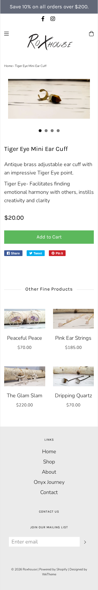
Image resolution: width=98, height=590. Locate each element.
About (49, 471)
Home (8, 66)
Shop (49, 461)
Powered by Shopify (53, 569)
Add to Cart (49, 237)
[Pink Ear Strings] (73, 319)
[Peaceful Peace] (24, 319)
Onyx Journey (49, 482)
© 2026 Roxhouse (24, 569)
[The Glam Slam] (24, 376)
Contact (49, 492)
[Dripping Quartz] (73, 376)
